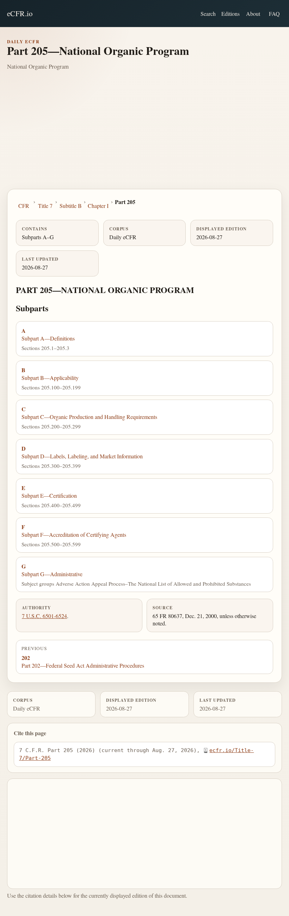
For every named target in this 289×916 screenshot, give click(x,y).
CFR (23, 205)
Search (208, 13)
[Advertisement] (144, 136)
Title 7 (45, 205)
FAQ (274, 13)
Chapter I (98, 205)
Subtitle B (71, 205)
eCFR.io (20, 13)
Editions (230, 13)
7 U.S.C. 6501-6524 (44, 615)
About (253, 13)
